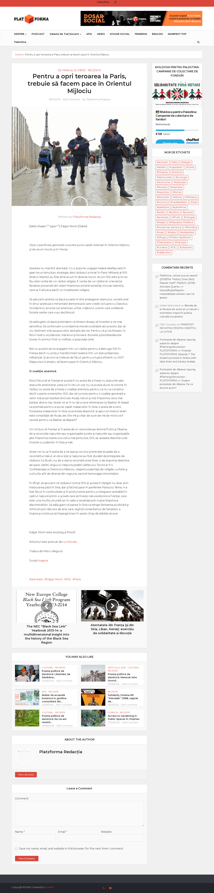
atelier (162, 167)
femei (177, 192)
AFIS (89, 33)
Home (19, 54)
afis (176, 162)
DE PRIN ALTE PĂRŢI (72, 70)
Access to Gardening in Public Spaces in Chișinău (123, 717)
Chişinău (163, 172)
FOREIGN (113, 712)
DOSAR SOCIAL (120, 33)
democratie (165, 177)
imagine (42, 560)
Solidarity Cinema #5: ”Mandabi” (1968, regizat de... (123, 698)
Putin (177, 217)
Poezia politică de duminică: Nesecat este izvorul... (122, 677)
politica (175, 212)
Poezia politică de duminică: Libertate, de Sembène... (56, 674)
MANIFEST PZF (177, 33)
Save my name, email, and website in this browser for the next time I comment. (71, 848)
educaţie (181, 182)
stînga (162, 237)
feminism (164, 197)
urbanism (186, 247)
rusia (161, 232)
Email (62, 831)
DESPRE (19, 33)
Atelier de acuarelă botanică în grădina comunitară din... (54, 698)
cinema (178, 172)
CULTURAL (47, 667)
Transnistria (164, 242)
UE (174, 247)
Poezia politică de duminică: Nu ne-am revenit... (54, 719)
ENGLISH (157, 33)
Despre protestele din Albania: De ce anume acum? (176, 384)
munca (162, 202)
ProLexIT (49, 887)
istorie (178, 197)
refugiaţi (190, 217)
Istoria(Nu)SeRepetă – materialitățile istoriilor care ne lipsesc (177, 294)
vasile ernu (164, 252)
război (172, 232)
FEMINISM (141, 33)
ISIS (68, 579)
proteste (163, 217)
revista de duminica (169, 227)
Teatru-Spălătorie (181, 237)
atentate (37, 579)
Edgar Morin (54, 579)
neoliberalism (179, 202)
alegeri (187, 162)
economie (164, 182)
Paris (77, 579)
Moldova (192, 197)
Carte (191, 167)
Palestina (20, 42)
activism (163, 162)
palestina (163, 207)
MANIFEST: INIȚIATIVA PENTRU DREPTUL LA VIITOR (178, 328)
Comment (22, 798)
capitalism (177, 167)
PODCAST (38, 33)
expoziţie (177, 187)
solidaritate (188, 232)
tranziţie (181, 242)
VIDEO (101, 33)
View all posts (26, 774)
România (192, 227)
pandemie (180, 207)
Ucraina (162, 247)
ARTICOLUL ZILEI (117, 667)
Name (20, 831)
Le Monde (70, 541)
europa (162, 187)
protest (188, 212)
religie (162, 222)
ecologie (182, 177)
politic (161, 212)
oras (195, 202)
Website (106, 831)
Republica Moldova (182, 222)
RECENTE (94, 70)
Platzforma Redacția (98, 99)
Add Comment (71, 99)
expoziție (163, 192)
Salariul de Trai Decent (64, 33)
